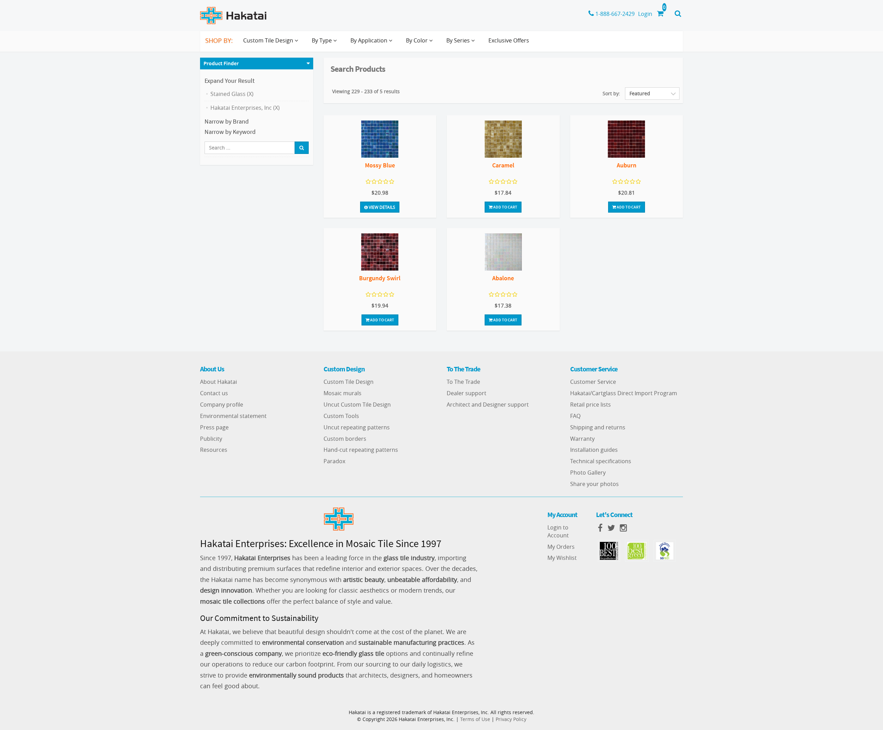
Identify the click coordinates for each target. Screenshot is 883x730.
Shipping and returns (597, 427)
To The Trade (463, 382)
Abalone (503, 278)
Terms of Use (475, 719)
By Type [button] (322, 40)
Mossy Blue (380, 165)
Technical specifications (600, 461)
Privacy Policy (511, 719)
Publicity (211, 438)
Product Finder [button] (221, 63)
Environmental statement (233, 416)
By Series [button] (458, 40)
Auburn (626, 165)
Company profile (221, 404)
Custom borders (345, 438)
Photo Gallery (588, 472)
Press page (214, 427)
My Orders (561, 547)
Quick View (380, 140)
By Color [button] (417, 40)
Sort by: (611, 93)
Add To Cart (505, 207)
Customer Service (593, 382)
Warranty (582, 438)
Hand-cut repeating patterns (361, 450)
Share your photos (594, 484)
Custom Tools (341, 416)
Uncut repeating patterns (357, 427)
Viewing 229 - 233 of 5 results (366, 91)
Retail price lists (590, 404)
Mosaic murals (342, 393)
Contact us (214, 393)
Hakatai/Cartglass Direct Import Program (623, 393)
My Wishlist (562, 558)
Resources (213, 450)
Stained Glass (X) (232, 94)
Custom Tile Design (349, 382)
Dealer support (466, 393)
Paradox (334, 461)
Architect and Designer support (488, 404)
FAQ (575, 416)
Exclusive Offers (508, 40)
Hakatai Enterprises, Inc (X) (245, 107)
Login (645, 14)
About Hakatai (218, 382)
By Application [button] (369, 40)
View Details (381, 207)
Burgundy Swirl (379, 278)
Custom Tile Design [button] (269, 40)
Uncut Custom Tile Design (357, 404)
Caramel (503, 165)
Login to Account (558, 531)
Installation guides (594, 450)
